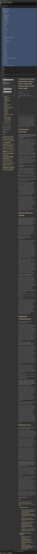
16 (4, 127)
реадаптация (4, 164)
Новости (4, 75)
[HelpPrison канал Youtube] (2, 2)
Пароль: (4, 90)
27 (9, 129)
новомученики (5, 154)
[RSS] (12, 2)
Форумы (5, 110)
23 (4, 129)
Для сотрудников (7, 118)
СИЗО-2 (4, 148)
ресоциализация (8, 164)
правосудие (4, 161)
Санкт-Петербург (8, 148)
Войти (4, 94)
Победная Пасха (7, 104)
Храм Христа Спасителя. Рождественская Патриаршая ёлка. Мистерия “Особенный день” (28, 546)
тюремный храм (6, 169)
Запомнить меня (7, 93)
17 (5, 127)
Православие (5, 144)
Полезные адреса (7, 117)
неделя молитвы (10, 153)
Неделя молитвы (24, 538)
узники (11, 169)
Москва (12, 140)
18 (6, 127)
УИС (14, 149)
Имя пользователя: (7, 87)
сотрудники (5, 165)
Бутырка (11, 136)
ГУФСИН (5, 139)
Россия (4, 145)
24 (5, 129)
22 (3, 129)
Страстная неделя (7, 149)
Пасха (4, 142)
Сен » (7, 132)
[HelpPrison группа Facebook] (6, 2)
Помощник (8, 142)
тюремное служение (9, 167)
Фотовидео (6, 111)
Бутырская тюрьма (6, 137)
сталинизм (29, 500)
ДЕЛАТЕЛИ (6, 99)
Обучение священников (8, 107)
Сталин (27, 500)
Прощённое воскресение (26, 536)
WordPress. (21, 551)
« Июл (4, 132)
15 (3, 127)
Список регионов (24, 549)
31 (5, 130)
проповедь (11, 161)
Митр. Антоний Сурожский (8, 140)
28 (10, 129)
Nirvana (19, 551)
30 (4, 130)
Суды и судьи (11, 149)
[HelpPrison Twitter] (8, 2)
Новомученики (7, 97)
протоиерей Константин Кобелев (8, 163)
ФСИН (8, 151)
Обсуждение (6, 108)
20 (9, 127)
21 (10, 127)
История (4, 140)
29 (3, 130)
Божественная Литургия (6, 136)
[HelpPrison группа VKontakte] (10, 2)
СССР (24, 500)
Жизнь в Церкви (10, 139)
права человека (9, 160)
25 (6, 129)
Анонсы (5, 103)
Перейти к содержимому (4, 0)
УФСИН (5, 151)
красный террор (21, 500)
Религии (5, 101)
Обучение (6, 106)
